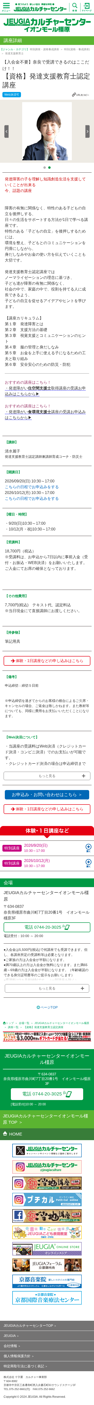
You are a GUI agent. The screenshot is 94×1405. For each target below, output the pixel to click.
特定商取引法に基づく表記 (24, 1366)
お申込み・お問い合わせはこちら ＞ (47, 794)
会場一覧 (24, 1023)
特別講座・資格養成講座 (44, 49)
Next (87, 131)
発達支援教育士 (14, 53)
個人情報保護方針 (17, 1356)
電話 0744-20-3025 (42, 1093)
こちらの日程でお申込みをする (32, 487)
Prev (6, 131)
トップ (10, 1023)
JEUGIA (10, 1336)
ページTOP (49, 1007)
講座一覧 (13, 1027)
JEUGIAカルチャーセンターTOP (28, 1325)
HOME (15, 1134)
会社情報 (10, 1346)
